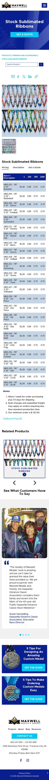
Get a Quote (24, 34)
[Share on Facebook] (18, 77)
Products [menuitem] (6, 55)
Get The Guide (33, 668)
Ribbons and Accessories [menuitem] (25, 55)
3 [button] (26, 635)
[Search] (41, 64)
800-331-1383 (16, 742)
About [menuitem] (21, 729)
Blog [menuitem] (28, 729)
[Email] (13, 77)
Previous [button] (14, 483)
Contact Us (24, 736)
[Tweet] (24, 77)
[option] (24, 111)
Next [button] (35, 483)
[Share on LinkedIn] (30, 77)
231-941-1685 (31, 742)
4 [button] (28, 635)
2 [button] (23, 635)
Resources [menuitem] (36, 729)
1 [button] (20, 635)
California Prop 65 (12, 419)
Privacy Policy (24, 773)
